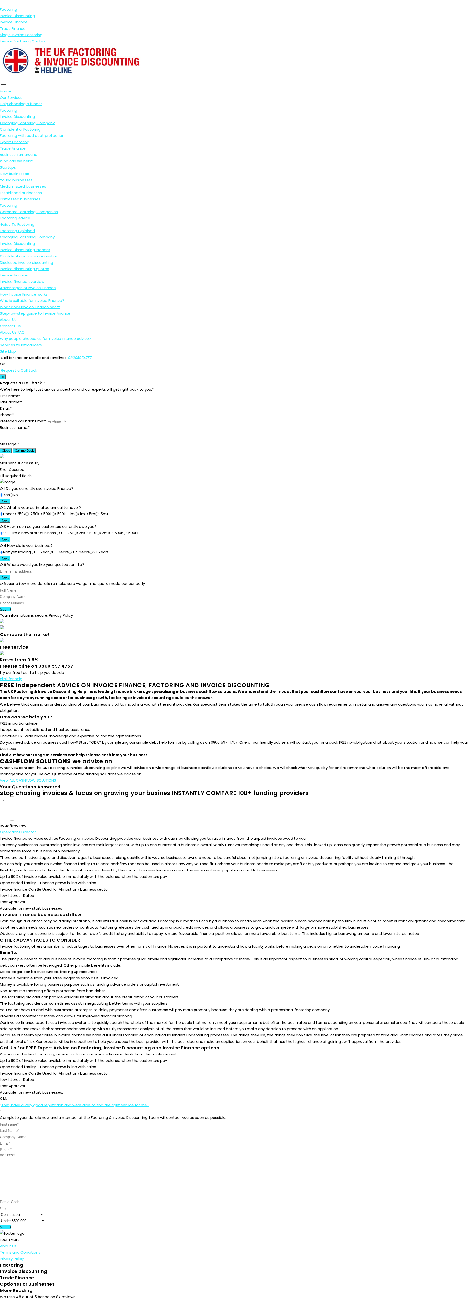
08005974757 (80, 357)
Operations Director (18, 832)
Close (6, 450)
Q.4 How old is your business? (26, 545)
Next (5, 501)
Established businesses (21, 192)
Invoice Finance (14, 22)
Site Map (8, 351)
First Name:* (11, 395)
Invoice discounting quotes (24, 268)
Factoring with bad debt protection (32, 135)
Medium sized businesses (23, 186)
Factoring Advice (15, 218)
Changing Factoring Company (27, 122)
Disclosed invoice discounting (26, 262)
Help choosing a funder (21, 103)
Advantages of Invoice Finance (28, 287)
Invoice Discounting (17, 15)
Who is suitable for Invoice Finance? (32, 300)
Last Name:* (11, 402)
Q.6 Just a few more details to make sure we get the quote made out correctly (72, 583)
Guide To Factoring (17, 224)
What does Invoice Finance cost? (30, 306)
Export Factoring (14, 141)
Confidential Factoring (20, 129)
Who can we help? (16, 161)
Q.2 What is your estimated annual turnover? (40, 507)
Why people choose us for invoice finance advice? (45, 338)
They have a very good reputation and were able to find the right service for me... (75, 1104)
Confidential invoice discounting (29, 256)
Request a (10, 370)
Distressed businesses (20, 199)
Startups (8, 167)
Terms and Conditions (20, 1252)
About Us (8, 319)
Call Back (28, 370)
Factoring (8, 9)
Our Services (11, 97)
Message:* (9, 444)
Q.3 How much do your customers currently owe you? (48, 526)
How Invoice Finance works (24, 294)
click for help (11, 678)
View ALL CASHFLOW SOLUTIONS (28, 780)
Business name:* (15, 427)
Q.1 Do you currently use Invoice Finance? (36, 488)
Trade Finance (13, 28)
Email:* (6, 408)
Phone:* (7, 414)
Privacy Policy (12, 1258)
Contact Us (10, 325)
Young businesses (16, 180)
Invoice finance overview (22, 281)
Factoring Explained (17, 230)
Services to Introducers (21, 345)
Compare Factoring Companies (29, 211)
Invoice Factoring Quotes (22, 41)
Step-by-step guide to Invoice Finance (35, 313)
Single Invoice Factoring (21, 34)
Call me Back (24, 450)
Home (5, 91)
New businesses (14, 173)
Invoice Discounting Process (25, 249)
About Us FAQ (12, 332)
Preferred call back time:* (23, 421)
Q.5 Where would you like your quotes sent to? (42, 564)
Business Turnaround (18, 154)
